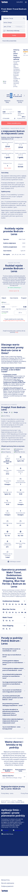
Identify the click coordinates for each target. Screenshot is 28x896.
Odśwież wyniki (13, 291)
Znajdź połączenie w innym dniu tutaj (14, 320)
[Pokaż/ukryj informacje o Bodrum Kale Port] (24, 777)
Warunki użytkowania (7, 883)
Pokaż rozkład (7, 168)
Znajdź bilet (7, 148)
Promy (14, 800)
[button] (8, 26)
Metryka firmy (5, 880)
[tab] (7, 101)
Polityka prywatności (7, 886)
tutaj (16, 332)
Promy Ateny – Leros (7, 793)
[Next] (24, 95)
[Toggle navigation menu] (26, 2)
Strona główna (5, 800)
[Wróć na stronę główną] (4, 2)
